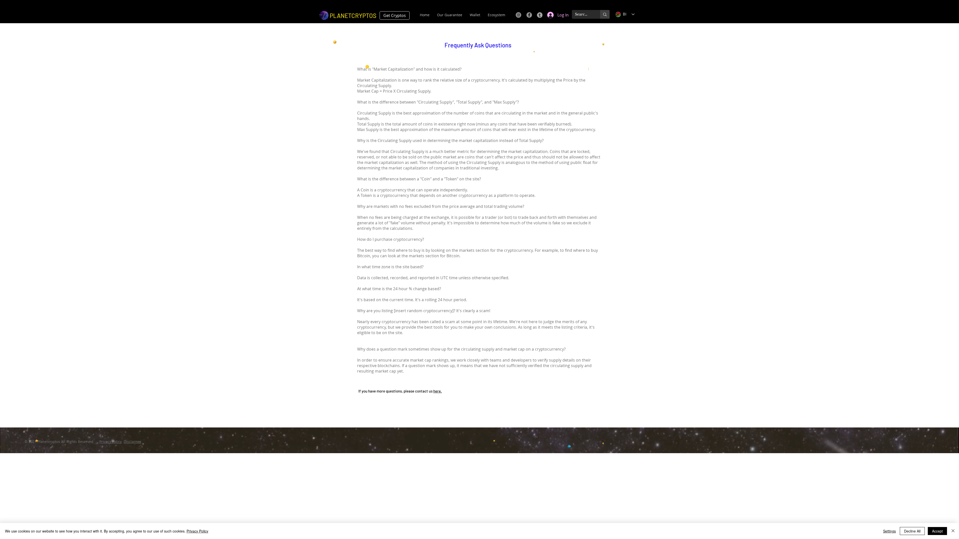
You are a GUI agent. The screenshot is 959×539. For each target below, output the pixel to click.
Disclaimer (132, 441)
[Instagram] (518, 15)
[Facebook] (529, 15)
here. (437, 391)
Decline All (912, 531)
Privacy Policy (110, 441)
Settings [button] (889, 531)
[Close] (953, 531)
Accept (937, 531)
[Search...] (605, 14)
